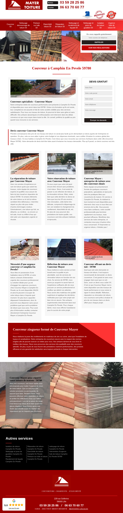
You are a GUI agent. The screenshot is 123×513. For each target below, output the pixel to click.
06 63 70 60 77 (72, 7)
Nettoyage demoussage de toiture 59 (23, 25)
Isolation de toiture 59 (100, 25)
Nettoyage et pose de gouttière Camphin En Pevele (14, 453)
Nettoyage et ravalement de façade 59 (73, 25)
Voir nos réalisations (98, 48)
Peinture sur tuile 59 (36, 25)
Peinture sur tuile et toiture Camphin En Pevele (37, 457)
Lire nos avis (14, 508)
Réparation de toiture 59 (60, 25)
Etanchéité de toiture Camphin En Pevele (35, 452)
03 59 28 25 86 (72, 2)
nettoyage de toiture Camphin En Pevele (57, 447)
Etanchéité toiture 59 (47, 25)
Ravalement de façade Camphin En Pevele (14, 460)
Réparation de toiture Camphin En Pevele (35, 447)
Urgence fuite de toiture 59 (111, 25)
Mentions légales (78, 509)
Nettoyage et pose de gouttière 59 (88, 25)
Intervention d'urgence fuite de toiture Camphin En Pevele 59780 (58, 453)
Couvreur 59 (10, 25)
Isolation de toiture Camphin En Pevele (13, 447)
